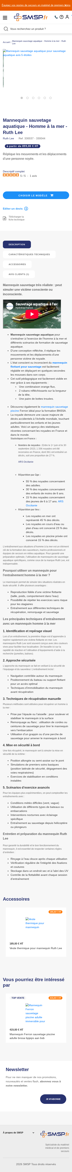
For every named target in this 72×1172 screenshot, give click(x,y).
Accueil (6, 42)
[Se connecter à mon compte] (68, 17)
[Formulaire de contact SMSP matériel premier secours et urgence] (62, 17)
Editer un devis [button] (13, 208)
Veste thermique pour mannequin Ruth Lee (36, 948)
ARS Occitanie (25, 462)
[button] (22, 98)
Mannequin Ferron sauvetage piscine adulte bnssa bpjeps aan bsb (32, 1036)
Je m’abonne (53, 1099)
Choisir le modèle (33, 195)
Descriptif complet (14, 171)
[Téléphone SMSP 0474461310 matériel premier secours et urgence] (57, 17)
